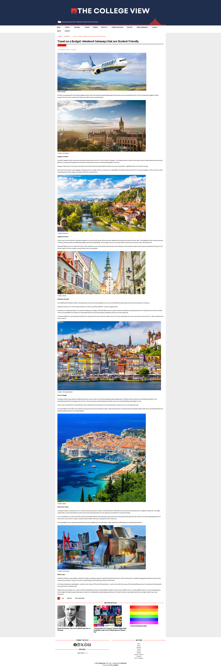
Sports (67, 27)
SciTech (154, 27)
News (58, 27)
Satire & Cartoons (117, 27)
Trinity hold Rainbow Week (138, 626)
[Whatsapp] (85, 645)
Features (77, 27)
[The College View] (110, 24)
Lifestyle (104, 27)
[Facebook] (75, 645)
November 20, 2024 (64, 49)
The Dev (87, 27)
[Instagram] (78, 645)
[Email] (89, 645)
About (59, 31)
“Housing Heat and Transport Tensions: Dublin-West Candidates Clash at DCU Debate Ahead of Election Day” (110, 630)
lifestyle (69, 598)
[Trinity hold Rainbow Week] (147, 614)
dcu (63, 598)
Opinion (95, 27)
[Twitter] (82, 645)
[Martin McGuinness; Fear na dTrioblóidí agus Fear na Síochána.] (74, 616)
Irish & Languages (142, 27)
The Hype (129, 27)
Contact (67, 31)
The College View (79, 598)
